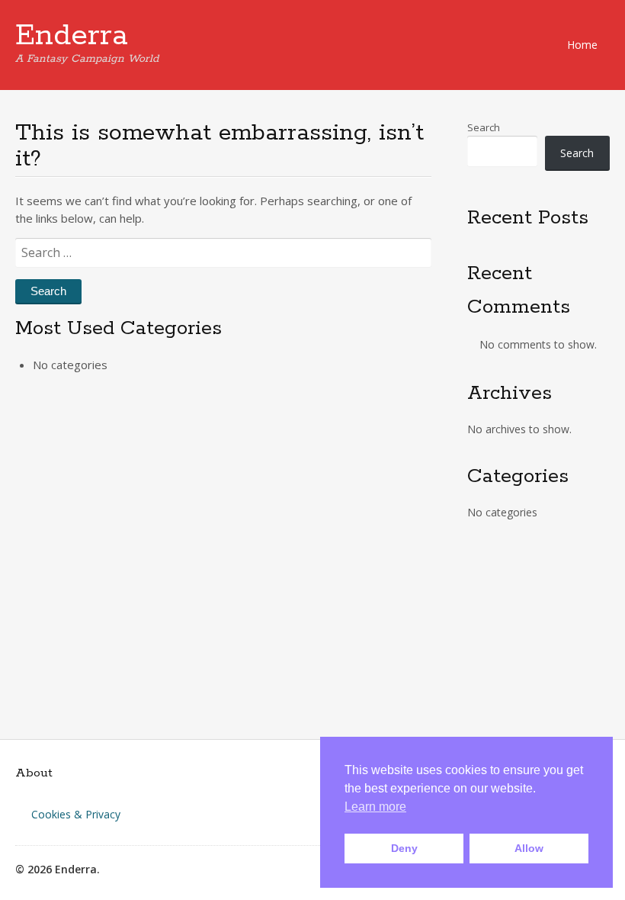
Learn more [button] (375, 806)
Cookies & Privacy (75, 814)
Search (483, 127)
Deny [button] (404, 848)
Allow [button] (528, 848)
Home (582, 44)
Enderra (71, 36)
